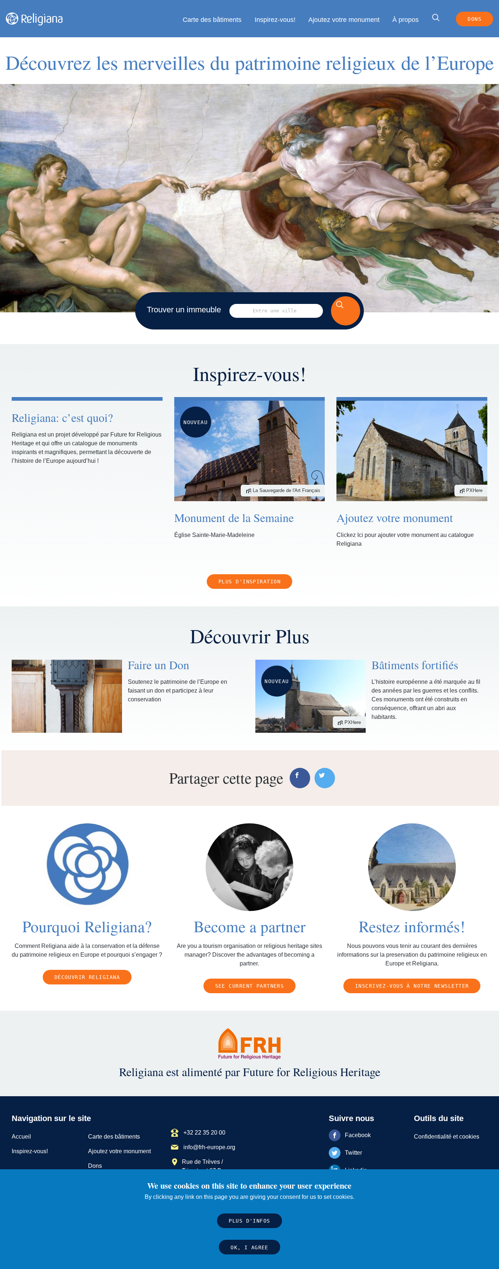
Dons (474, 19)
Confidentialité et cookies (446, 1136)
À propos (405, 19)
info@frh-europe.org (209, 1147)
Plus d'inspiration (249, 581)
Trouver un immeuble (184, 309)
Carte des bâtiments (212, 19)
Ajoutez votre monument (344, 19)
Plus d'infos (249, 1221)
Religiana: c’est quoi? (62, 417)
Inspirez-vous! (275, 19)
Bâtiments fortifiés (415, 664)
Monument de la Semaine (234, 517)
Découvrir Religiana (87, 977)
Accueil (21, 1136)
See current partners (249, 986)
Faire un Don (158, 664)
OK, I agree (249, 1247)
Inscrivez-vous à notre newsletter (412, 986)
